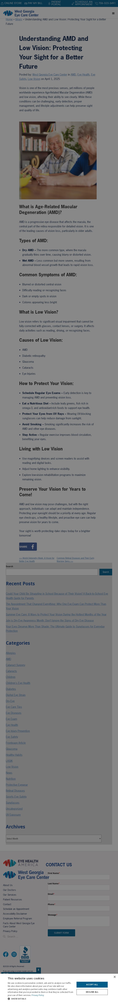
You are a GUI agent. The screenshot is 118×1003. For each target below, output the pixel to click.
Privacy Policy (38, 995)
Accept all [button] (92, 984)
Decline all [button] (92, 992)
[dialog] (59, 988)
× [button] (114, 977)
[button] (40, 999)
